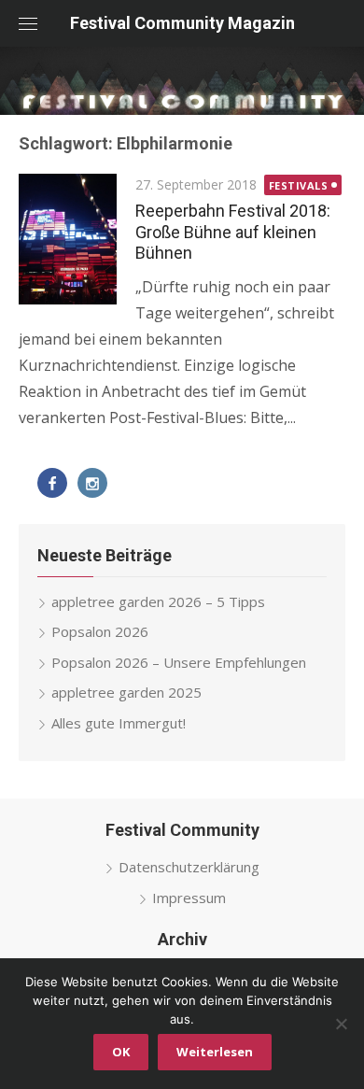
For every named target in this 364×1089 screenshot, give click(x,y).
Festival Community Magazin (182, 23)
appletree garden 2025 (126, 692)
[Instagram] (92, 483)
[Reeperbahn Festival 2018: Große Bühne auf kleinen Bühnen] (68, 239)
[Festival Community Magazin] (182, 81)
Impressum (189, 897)
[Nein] (340, 1023)
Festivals (299, 185)
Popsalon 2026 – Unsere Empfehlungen (178, 662)
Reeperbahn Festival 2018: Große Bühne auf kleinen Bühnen (232, 231)
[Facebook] (52, 483)
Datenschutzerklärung (189, 866)
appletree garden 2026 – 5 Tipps (158, 601)
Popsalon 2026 (99, 631)
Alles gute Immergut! (118, 723)
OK (121, 1051)
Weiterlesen (214, 1051)
